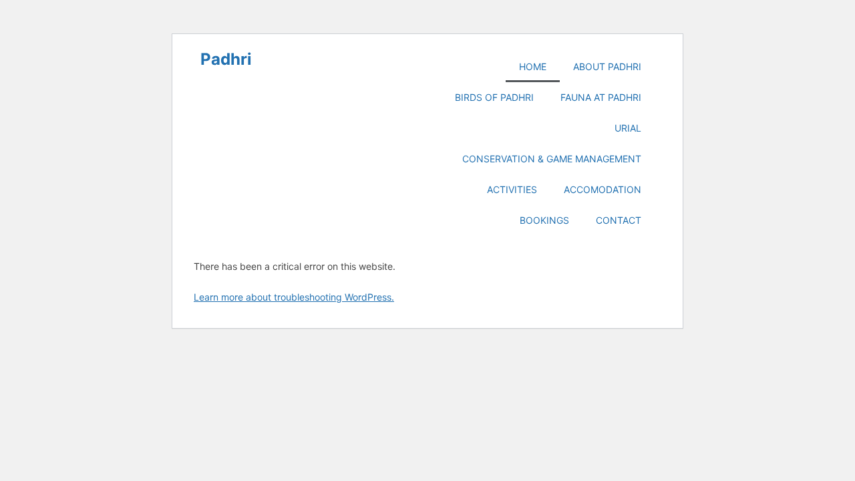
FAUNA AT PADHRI (600, 97)
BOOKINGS (544, 220)
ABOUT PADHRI (607, 66)
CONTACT (618, 220)
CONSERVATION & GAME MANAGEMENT (551, 158)
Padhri (226, 59)
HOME (532, 66)
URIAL (628, 128)
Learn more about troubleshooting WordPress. (294, 297)
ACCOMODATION (602, 189)
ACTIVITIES (512, 189)
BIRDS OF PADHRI (494, 97)
